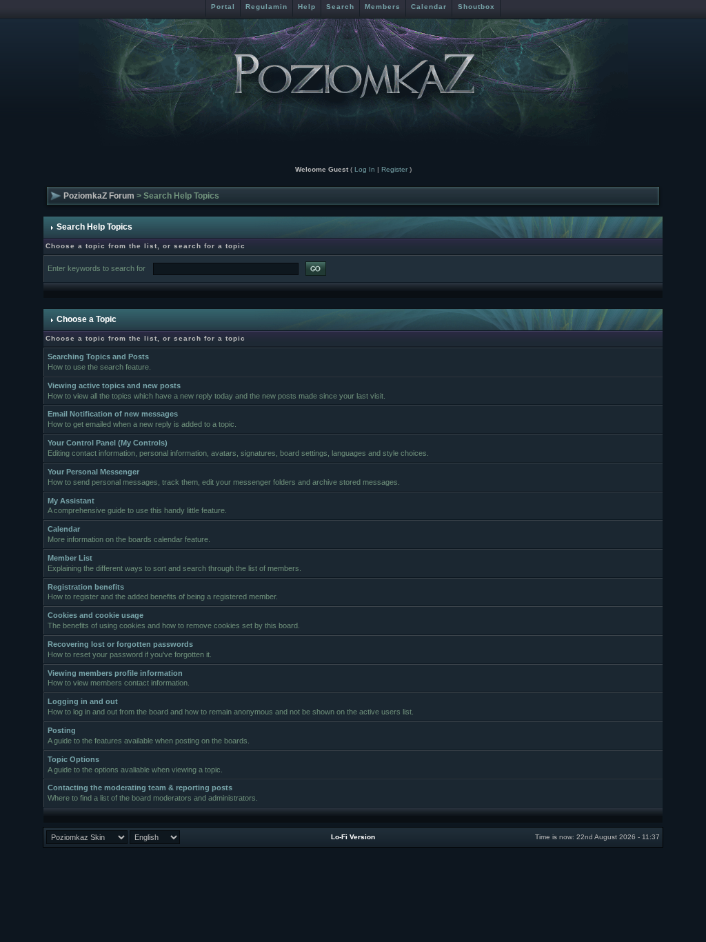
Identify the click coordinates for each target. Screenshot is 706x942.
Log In (364, 169)
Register (394, 169)
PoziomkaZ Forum (98, 196)
